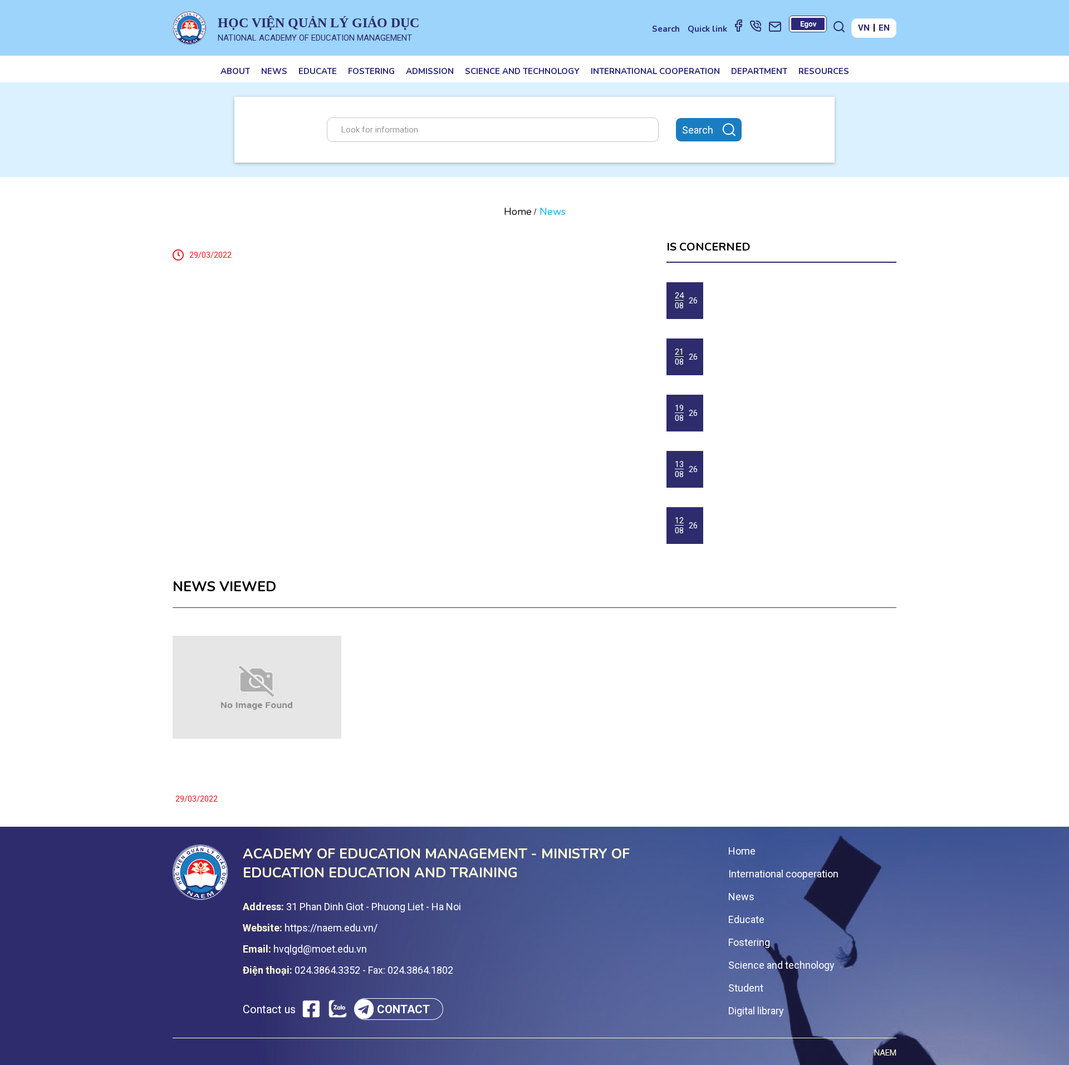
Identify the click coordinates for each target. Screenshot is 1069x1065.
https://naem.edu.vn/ (331, 928)
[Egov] (808, 24)
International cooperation (655, 71)
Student (745, 988)
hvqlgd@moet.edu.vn (320, 949)
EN (884, 28)
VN (864, 28)
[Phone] (755, 25)
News (274, 71)
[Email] (775, 26)
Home (518, 211)
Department (759, 71)
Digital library (756, 1011)
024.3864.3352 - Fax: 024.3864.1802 (374, 970)
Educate (317, 71)
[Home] (189, 28)
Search (666, 29)
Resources (823, 71)
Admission (430, 71)
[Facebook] (738, 25)
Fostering (371, 71)
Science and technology (522, 71)
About (235, 71)
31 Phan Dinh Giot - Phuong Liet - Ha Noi (373, 906)
